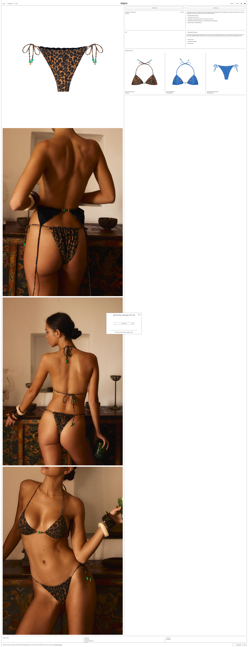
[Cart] (245, 4)
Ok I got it (239, 644)
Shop (4, 3)
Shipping (86, 642)
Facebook (168, 637)
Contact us (86, 639)
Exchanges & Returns (89, 640)
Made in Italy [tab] (190, 43)
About (16, 3)
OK (133, 323)
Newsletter (86, 637)
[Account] (241, 4)
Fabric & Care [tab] (191, 39)
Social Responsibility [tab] (192, 41)
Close (139, 314)
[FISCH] (124, 4)
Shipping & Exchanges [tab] (192, 32)
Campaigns (10, 3)
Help (237, 3)
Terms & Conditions (58, 644)
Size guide (182, 12)
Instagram (168, 639)
